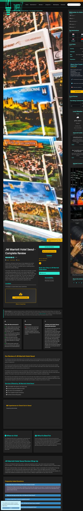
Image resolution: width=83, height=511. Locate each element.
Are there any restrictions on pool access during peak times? (21, 507)
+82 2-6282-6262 (43, 258)
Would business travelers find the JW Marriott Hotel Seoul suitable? (23, 503)
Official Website (43, 260)
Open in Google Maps (21, 304)
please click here (42, 313)
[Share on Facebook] (74, 283)
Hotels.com (43, 273)
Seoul (18, 260)
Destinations (33, 4)
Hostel (7, 260)
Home (26, 4)
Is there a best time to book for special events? (18, 499)
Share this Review (50, 246)
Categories (47, 4)
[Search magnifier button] (79, 4)
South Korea (12, 260)
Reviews (41, 4)
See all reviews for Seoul (50, 251)
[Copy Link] (82, 283)
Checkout (63, 4)
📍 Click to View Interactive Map (21, 297)
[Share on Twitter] (76, 283)
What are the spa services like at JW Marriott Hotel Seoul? (21, 495)
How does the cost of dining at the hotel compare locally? (21, 484)
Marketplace (56, 4)
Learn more (4, 505)
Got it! (11, 507)
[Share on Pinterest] (79, 283)
